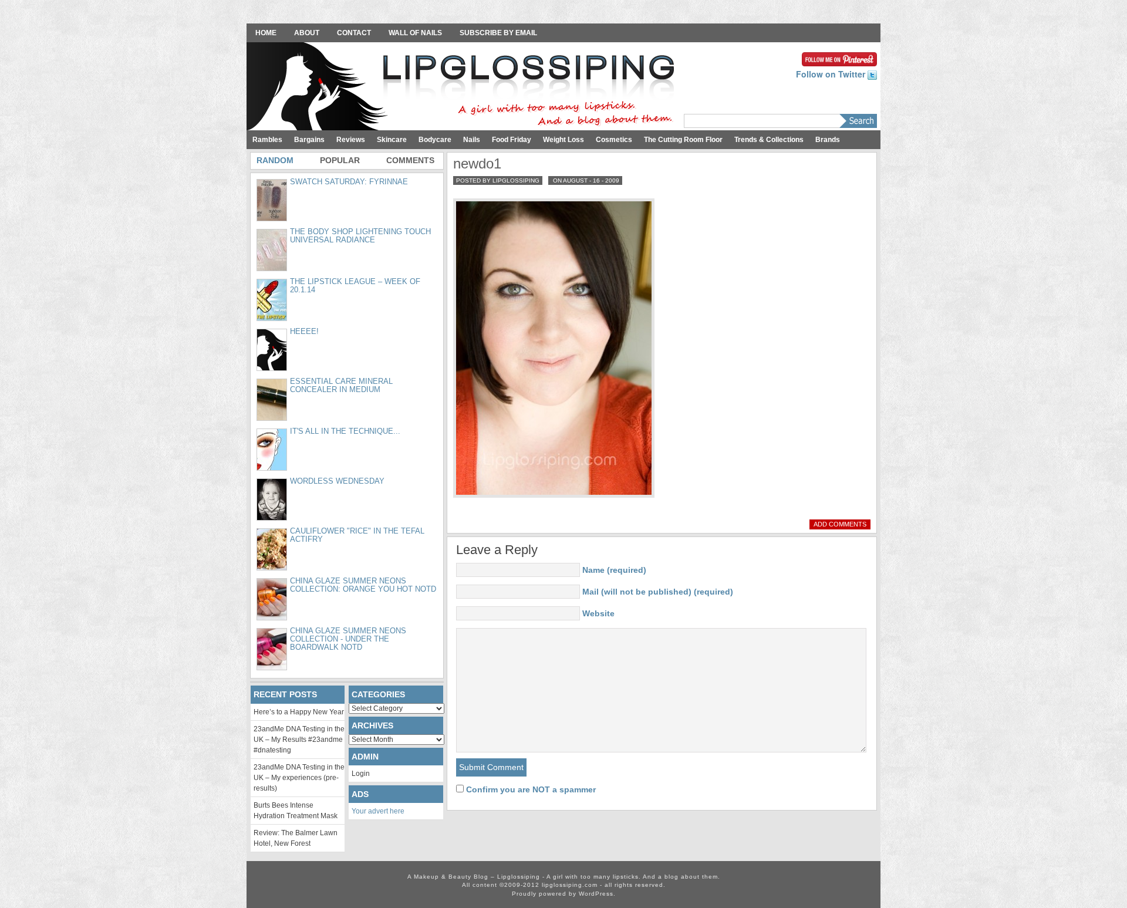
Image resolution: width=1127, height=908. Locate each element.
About (306, 33)
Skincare (392, 140)
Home (265, 33)
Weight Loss (563, 140)
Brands (827, 140)
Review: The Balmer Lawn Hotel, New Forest (296, 838)
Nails (471, 140)
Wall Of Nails (415, 33)
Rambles (267, 140)
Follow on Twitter (832, 74)
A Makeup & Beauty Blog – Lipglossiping (464, 87)
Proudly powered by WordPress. (564, 893)
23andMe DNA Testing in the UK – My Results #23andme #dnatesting (299, 739)
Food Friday (511, 140)
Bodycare (435, 140)
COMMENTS (410, 160)
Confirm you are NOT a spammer (530, 789)
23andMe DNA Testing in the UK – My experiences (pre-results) (299, 777)
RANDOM (275, 160)
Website (598, 613)
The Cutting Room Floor (683, 140)
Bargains (309, 140)
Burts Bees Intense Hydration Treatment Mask (296, 810)
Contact (354, 33)
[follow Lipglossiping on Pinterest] (839, 58)
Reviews (350, 140)
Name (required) (614, 570)
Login (361, 773)
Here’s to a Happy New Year (299, 712)
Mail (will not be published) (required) (657, 591)
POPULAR (340, 160)
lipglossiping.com (570, 885)
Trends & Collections (769, 140)
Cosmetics (614, 140)
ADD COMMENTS (840, 524)
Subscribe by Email (498, 33)
